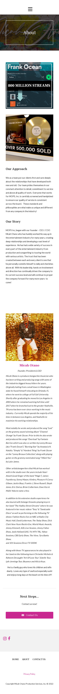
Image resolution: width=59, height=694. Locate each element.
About (25, 659)
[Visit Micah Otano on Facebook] (9, 639)
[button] (30, 9)
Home (15, 659)
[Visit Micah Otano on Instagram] (5, 639)
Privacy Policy (29, 674)
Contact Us (39, 659)
